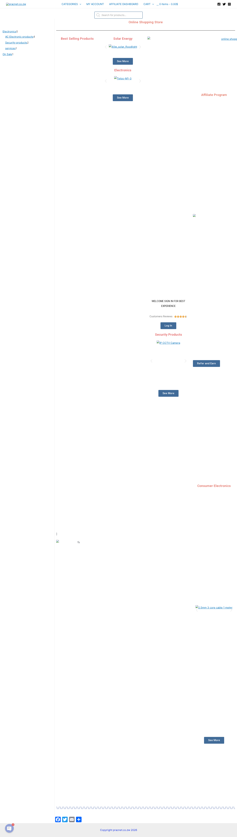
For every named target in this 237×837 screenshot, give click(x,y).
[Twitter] (224, 4)
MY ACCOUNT (95, 4)
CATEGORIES (70, 4)
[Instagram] (229, 4)
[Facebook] (219, 4)
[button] (106, 47)
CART (147, 4)
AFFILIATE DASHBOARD (123, 4)
